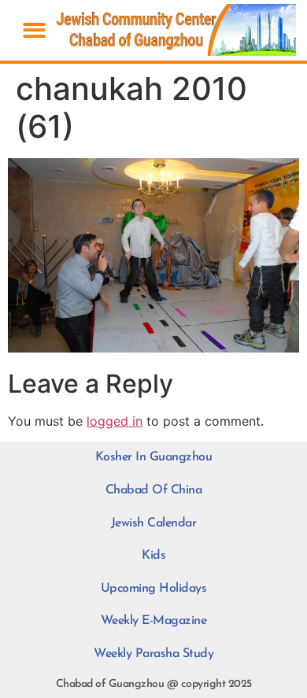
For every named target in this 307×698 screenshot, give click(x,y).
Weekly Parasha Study (153, 654)
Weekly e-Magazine (154, 621)
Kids (153, 555)
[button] (34, 30)
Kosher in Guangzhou (154, 457)
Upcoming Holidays (154, 588)
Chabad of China (153, 490)
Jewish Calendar (154, 523)
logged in (114, 421)
